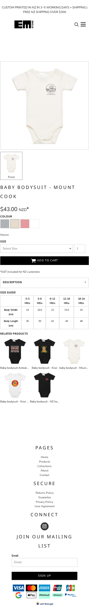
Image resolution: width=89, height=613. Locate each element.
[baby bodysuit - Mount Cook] (74, 351)
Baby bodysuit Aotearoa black (18, 368)
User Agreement (45, 506)
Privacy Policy (44, 502)
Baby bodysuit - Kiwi (44, 368)
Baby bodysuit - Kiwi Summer (18, 401)
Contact (44, 475)
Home (44, 457)
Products (44, 461)
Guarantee (44, 497)
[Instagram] (45, 526)
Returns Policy (45, 493)
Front (11, 177)
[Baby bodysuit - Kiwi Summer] (15, 385)
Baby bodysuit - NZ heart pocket (49, 401)
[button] (76, 24)
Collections (44, 466)
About (44, 470)
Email (15, 555)
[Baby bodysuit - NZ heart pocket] (44, 385)
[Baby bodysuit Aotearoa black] (15, 351)
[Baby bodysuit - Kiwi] (44, 351)
